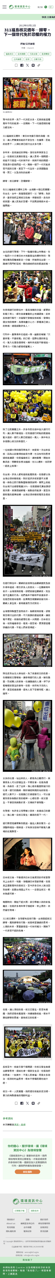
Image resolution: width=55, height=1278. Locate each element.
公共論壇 (30, 43)
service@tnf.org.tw (32, 1252)
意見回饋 (44, 1231)
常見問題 (11, 1227)
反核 (27, 59)
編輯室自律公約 (27, 1223)
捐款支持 (35, 1210)
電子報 (40, 7)
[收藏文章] (16, 65)
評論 (22, 43)
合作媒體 (27, 1227)
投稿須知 (44, 1227)
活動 (27, 1219)
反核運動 (22, 53)
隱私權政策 (11, 1231)
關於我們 (44, 1219)
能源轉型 (46, 53)
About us (10, 1223)
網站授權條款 (44, 1223)
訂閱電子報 (20, 1210)
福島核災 (10, 53)
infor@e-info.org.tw (31, 1255)
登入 (51, 7)
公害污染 (37, 59)
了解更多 (13, 1273)
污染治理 (34, 53)
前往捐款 (27, 1171)
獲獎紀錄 (27, 1231)
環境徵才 (11, 1219)
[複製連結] (38, 65)
